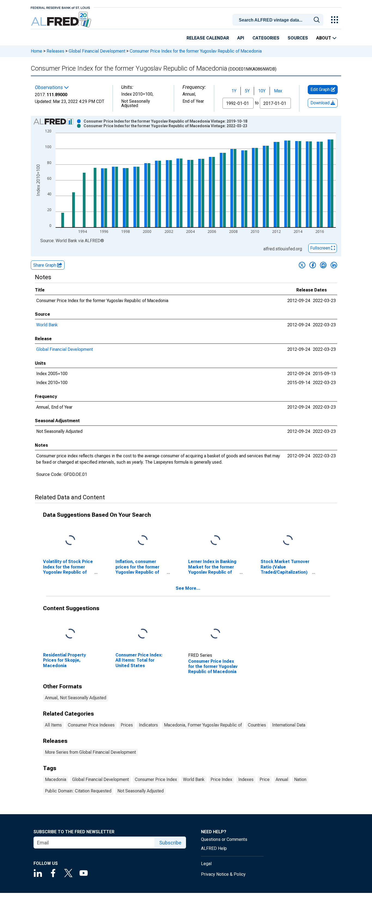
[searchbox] (278, 20)
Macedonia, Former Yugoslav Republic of (203, 725)
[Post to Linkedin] (334, 265)
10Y (262, 90)
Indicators (148, 725)
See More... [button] (188, 588)
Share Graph (45, 265)
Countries (257, 725)
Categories (265, 38)
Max (278, 90)
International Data (288, 725)
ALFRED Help (214, 848)
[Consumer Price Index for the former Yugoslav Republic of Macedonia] (215, 634)
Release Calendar (208, 38)
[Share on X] (302, 265)
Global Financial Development (97, 51)
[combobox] (278, 19)
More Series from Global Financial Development (90, 752)
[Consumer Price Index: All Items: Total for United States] (142, 634)
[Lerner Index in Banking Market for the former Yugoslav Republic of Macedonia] (215, 540)
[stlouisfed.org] (60, 7)
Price (265, 779)
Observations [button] (49, 87)
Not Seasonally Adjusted (140, 790)
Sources (298, 38)
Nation (300, 779)
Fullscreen (320, 248)
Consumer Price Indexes (91, 725)
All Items (53, 725)
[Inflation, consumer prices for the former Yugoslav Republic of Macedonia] (142, 540)
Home (36, 51)
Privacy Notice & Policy (223, 874)
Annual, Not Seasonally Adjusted (75, 697)
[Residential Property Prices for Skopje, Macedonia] (70, 634)
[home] (62, 20)
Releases (55, 51)
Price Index (221, 779)
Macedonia (55, 779)
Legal (206, 863)
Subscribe (170, 843)
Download (320, 102)
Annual (282, 779)
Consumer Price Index (156, 779)
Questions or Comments (224, 839)
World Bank (47, 324)
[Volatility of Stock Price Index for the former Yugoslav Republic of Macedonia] (70, 540)
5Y (247, 90)
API (240, 38)
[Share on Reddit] (323, 265)
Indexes (246, 779)
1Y (233, 90)
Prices (127, 725)
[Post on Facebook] (312, 265)
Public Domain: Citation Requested (78, 790)
